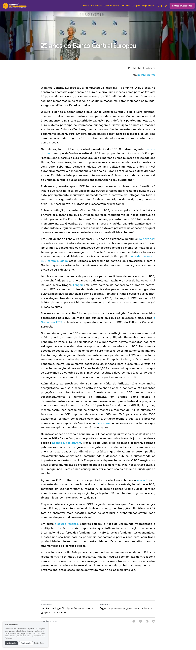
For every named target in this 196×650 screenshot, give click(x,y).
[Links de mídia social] (161, 6)
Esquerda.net (146, 74)
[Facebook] (133, 621)
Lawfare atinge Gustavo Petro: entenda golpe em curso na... (67, 610)
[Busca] (158, 6)
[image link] (14, 5)
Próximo (103, 604)
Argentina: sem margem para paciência (125, 608)
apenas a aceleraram (66, 442)
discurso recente (66, 523)
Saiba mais (8, 638)
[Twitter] (140, 621)
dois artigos (146, 238)
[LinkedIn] (147, 621)
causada (142, 480)
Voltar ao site (50, 621)
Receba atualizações (182, 5)
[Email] (153, 621)
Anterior (47, 604)
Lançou (78, 284)
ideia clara (103, 423)
